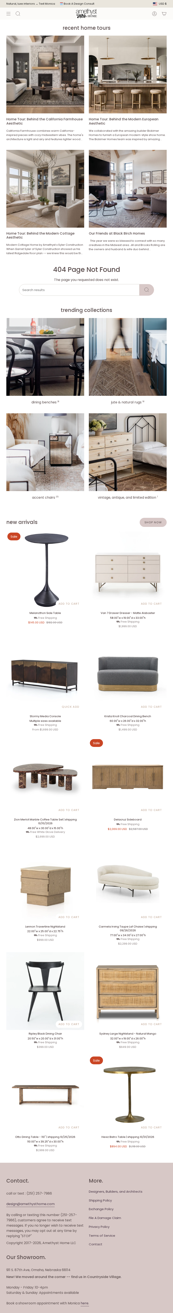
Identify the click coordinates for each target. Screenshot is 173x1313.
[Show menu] (8, 13)
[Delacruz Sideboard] (128, 777)
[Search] (146, 290)
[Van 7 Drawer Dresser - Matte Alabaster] (128, 570)
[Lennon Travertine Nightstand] (45, 884)
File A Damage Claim (105, 1218)
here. (85, 1303)
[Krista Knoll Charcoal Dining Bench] (128, 674)
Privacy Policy (99, 1226)
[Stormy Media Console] (45, 674)
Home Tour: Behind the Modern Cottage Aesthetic (40, 235)
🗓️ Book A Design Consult (77, 4)
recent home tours (87, 27)
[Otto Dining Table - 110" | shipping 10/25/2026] (45, 1094)
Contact (95, 1244)
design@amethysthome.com (30, 1204)
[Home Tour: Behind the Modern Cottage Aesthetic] (45, 189)
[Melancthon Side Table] (45, 570)
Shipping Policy (100, 1200)
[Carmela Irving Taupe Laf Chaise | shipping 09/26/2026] (128, 884)
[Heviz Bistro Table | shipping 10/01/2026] (128, 1094)
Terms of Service (102, 1235)
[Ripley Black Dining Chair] (45, 991)
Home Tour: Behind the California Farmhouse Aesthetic (44, 121)
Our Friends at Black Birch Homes (117, 233)
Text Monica (47, 3)
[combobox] (79, 289)
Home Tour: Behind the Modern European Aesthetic (123, 121)
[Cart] (164, 13)
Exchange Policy (101, 1209)
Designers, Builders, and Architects (115, 1191)
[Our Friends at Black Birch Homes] (128, 189)
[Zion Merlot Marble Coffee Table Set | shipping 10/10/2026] (45, 777)
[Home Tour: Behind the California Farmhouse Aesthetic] (45, 74)
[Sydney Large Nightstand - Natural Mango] (128, 991)
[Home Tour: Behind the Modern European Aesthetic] (128, 74)
